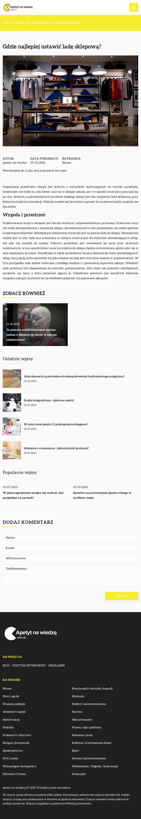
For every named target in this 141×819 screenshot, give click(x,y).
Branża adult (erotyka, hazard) (92, 688)
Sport (75, 750)
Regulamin (57, 665)
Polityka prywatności (29, 665)
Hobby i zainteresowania (89, 704)
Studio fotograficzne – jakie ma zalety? (49, 400)
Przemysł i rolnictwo (17, 735)
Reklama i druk (82, 735)
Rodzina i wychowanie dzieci (91, 742)
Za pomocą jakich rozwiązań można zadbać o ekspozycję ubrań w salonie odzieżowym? (31, 334)
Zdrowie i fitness (14, 774)
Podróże (8, 727)
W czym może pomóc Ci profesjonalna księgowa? (56, 424)
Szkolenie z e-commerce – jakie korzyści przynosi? (56, 448)
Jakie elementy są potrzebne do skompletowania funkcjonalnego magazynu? (74, 376)
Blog (6, 665)
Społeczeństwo (13, 750)
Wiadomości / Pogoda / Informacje (95, 766)
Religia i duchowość (16, 742)
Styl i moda (10, 758)
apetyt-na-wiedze (15, 162)
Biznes (66, 162)
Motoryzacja (11, 719)
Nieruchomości (82, 719)
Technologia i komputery (20, 766)
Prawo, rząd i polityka (87, 727)
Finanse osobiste (14, 704)
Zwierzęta (79, 774)
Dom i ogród (11, 696)
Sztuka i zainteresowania (89, 758)
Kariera (77, 711)
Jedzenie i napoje (14, 711)
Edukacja (78, 696)
